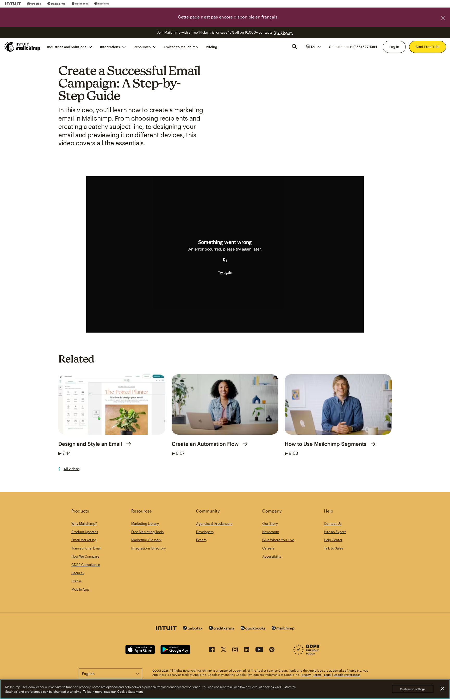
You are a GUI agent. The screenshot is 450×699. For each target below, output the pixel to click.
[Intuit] (13, 4)
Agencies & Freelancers (214, 523)
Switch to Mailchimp (181, 47)
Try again (225, 273)
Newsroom (270, 532)
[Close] (442, 689)
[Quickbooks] (80, 4)
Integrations (110, 47)
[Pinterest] (271, 650)
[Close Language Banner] (443, 18)
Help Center (333, 540)
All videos (71, 469)
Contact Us (332, 523)
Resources (142, 47)
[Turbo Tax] (34, 4)
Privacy (306, 674)
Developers (205, 532)
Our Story (270, 523)
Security (77, 573)
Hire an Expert (335, 532)
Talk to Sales (333, 548)
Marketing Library (145, 523)
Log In (394, 47)
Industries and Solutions (66, 47)
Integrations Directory (148, 548)
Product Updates (84, 532)
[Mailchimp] (102, 4)
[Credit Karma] (56, 4)
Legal (327, 674)
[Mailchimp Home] (22, 47)
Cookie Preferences (347, 674)
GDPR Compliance (85, 565)
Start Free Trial (428, 47)
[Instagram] (235, 650)
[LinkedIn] (246, 650)
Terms (317, 674)
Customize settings (412, 689)
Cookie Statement (130, 691)
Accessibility (272, 556)
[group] (313, 46)
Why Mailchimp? (84, 523)
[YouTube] (259, 650)
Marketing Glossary (146, 540)
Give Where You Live (278, 540)
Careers (268, 548)
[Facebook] (212, 650)
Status (76, 581)
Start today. (283, 32)
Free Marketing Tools (147, 532)
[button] (313, 46)
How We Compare (85, 556)
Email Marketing (83, 540)
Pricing (211, 47)
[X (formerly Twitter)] (223, 650)
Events (201, 540)
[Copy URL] (225, 260)
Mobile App (80, 589)
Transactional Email (86, 548)
